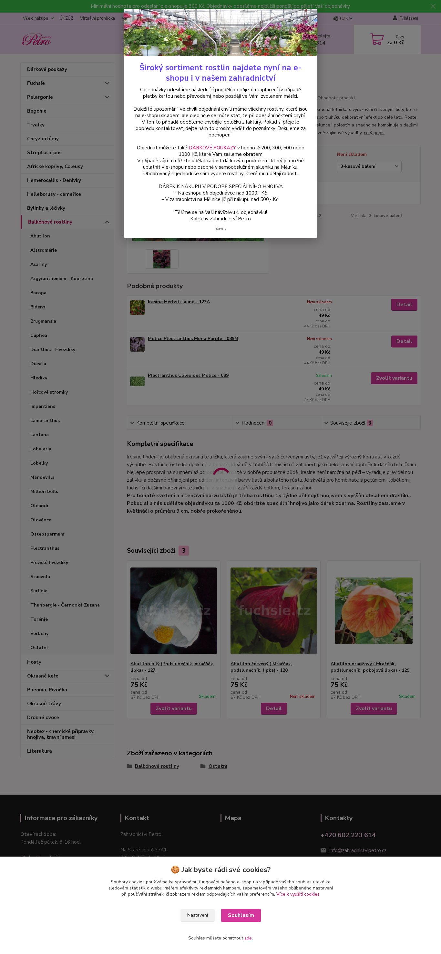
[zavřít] (306, 19)
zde (248, 938)
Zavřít (220, 228)
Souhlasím (241, 915)
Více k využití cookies (298, 894)
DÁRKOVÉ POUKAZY (212, 148)
